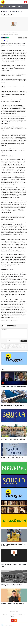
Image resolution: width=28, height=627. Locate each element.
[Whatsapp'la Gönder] (8, 37)
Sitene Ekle (13, 616)
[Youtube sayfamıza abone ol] (12, 620)
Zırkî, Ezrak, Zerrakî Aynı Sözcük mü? (13, 6)
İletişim (14, 614)
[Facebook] (2, 37)
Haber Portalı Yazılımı (7, 625)
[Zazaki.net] (3, 2)
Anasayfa (5, 11)
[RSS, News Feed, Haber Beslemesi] (15, 620)
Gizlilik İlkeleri (20, 614)
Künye (10, 614)
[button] (21, 37)
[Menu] (25, 2)
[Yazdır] (19, 37)
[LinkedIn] (6, 37)
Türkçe (9, 11)
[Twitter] (4, 37)
